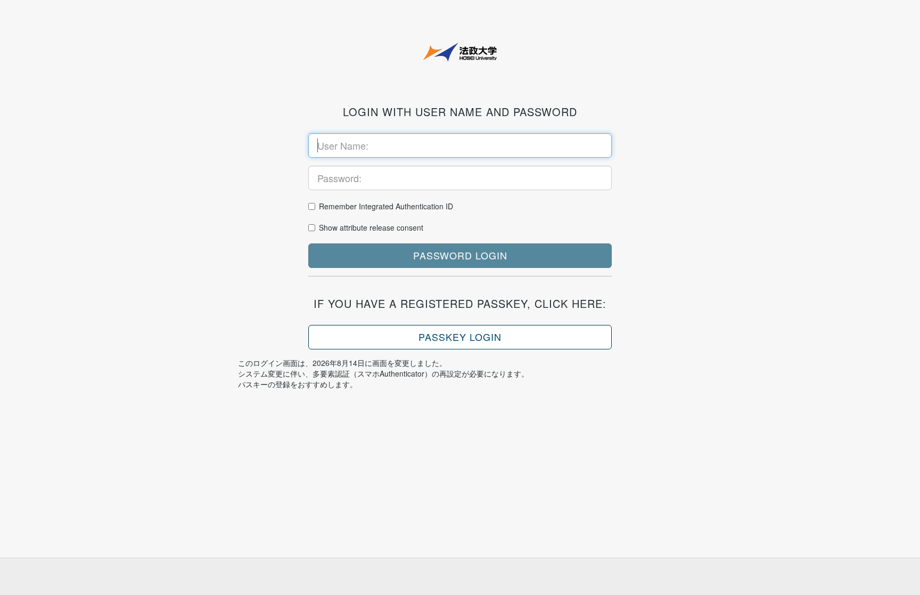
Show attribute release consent (371, 227)
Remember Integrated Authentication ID (386, 206)
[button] (460, 255)
